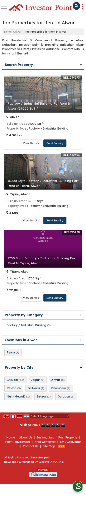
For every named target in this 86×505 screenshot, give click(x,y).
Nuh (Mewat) (16, 396)
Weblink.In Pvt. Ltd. (51, 461)
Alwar (18, 31)
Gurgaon (64, 396)
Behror (41, 396)
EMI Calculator (70, 442)
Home (8, 31)
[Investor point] (40, 8)
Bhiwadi (12, 380)
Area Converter (45, 442)
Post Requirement (17, 442)
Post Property (67, 437)
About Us (25, 437)
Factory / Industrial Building (26, 325)
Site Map (49, 446)
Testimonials (45, 437)
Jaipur (35, 380)
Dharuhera (58, 388)
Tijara (11, 352)
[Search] (76, 6)
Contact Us (30, 446)
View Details (31, 143)
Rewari (11, 388)
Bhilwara (34, 388)
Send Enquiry (55, 143)
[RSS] (62, 446)
